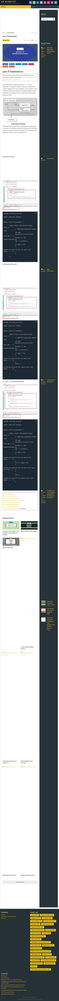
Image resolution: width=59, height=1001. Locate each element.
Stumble (12, 66)
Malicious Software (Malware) (11, 498)
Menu (4, 6)
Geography (50, 930)
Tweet (19, 64)
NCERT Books (4, 976)
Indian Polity (35, 939)
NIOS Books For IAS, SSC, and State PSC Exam (11, 979)
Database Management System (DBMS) (14, 500)
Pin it (32, 64)
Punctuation (50, 158)
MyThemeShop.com (26, 999)
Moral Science (36, 948)
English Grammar (37, 927)
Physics (47, 954)
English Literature (37, 930)
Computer (7, 40)
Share (6, 64)
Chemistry (35, 918)
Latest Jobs (35, 945)
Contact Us (3, 918)
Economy (35, 924)
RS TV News (50, 957)
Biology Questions (47, 915)
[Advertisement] (20, 21)
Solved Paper (49, 963)
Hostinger (39, 999)
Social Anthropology (48, 960)
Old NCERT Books (5, 977)
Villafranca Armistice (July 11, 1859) (51, 603)
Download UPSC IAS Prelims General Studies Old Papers (14, 990)
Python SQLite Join (8, 547)
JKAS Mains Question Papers (40, 942)
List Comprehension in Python (11, 504)
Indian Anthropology (38, 936)
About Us (3, 914)
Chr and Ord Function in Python (11, 502)
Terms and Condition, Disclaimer (8, 916)
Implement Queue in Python (10, 506)
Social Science (36, 963)
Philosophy (35, 954)
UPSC (33, 966)
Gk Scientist (10, 32)
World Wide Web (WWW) (9, 496)
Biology (34, 915)
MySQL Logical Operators (28, 875)
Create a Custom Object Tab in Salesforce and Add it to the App (11, 532)
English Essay (47, 924)
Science (35, 960)
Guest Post (35, 933)
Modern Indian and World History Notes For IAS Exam (13, 985)
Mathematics (48, 945)
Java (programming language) (11, 508)
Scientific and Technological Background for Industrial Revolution (51, 494)
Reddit (6, 66)
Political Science (37, 957)
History (46, 933)
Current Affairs (36, 921)
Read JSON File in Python (9, 875)
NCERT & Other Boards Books (40, 951)
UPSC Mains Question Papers (40, 969)
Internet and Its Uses (9, 494)
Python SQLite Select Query (29, 531)
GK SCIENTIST (8, 2)
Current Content (49, 921)
